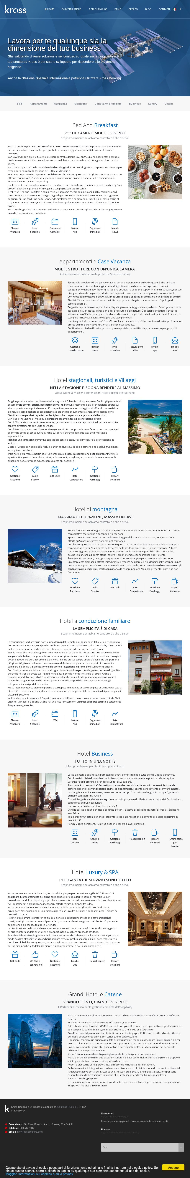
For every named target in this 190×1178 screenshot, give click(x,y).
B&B (19, 103)
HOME (50, 9)
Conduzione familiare (108, 103)
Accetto (173, 1167)
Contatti (164, 9)
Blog (148, 9)
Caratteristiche (71, 9)
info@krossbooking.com (30, 1132)
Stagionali (60, 103)
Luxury (152, 103)
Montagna (80, 103)
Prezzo (133, 9)
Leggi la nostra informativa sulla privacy (120, 1132)
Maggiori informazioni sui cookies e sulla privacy (39, 1173)
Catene (169, 103)
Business (135, 103)
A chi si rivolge (98, 9)
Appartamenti (38, 103)
